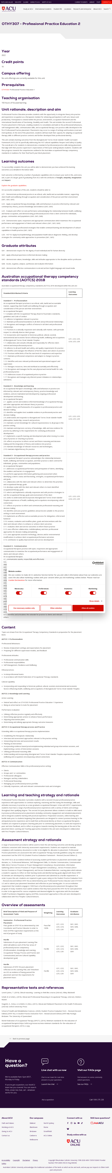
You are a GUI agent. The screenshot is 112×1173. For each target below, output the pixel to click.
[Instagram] (71, 1123)
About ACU (97, 9)
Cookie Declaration (16, 580)
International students (43, 9)
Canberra (33, 1135)
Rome (46, 1127)
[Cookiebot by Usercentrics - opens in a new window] (94, 563)
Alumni (25, 2)
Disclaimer (26, 1160)
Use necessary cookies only (24, 608)
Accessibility (6, 1160)
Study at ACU (28, 9)
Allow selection (56, 608)
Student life (58, 9)
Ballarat (32, 1123)
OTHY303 (6, 89)
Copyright (16, 1160)
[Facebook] (68, 1123)
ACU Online (48, 1135)
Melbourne (34, 1139)
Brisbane (33, 1131)
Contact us (107, 2)
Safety (4, 1163)
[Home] (9, 9)
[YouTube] (78, 1123)
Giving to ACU (35, 2)
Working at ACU (8, 1127)
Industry (18, 2)
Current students (81, 2)
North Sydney (49, 1123)
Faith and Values (7, 2)
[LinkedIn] (75, 1123)
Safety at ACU (46, 2)
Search (106, 9)
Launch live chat (47, 1084)
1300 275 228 (98, 1099)
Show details (94, 601)
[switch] (44, 593)
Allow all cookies (88, 608)
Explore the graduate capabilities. (14, 185)
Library (91, 2)
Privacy (35, 1160)
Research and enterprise (82, 9)
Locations (67, 9)
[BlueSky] (68, 1129)
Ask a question (48, 1099)
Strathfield (48, 1131)
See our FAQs (82, 1084)
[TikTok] (82, 1123)
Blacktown (33, 1127)
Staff (98, 2)
